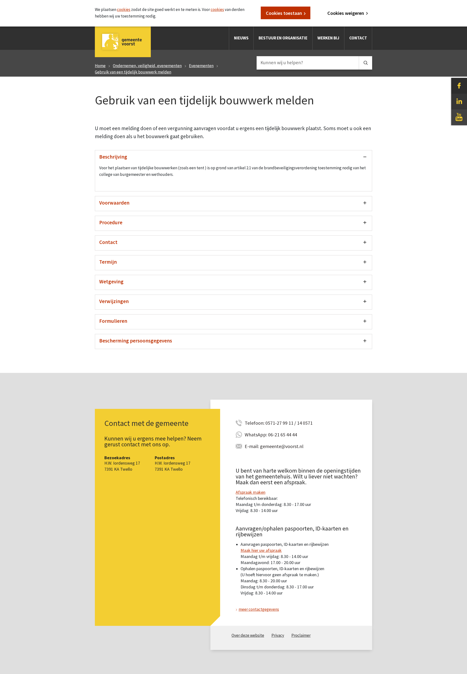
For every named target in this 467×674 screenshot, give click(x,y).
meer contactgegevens (259, 609)
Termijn (108, 262)
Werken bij (328, 38)
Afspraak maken (250, 492)
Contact (358, 38)
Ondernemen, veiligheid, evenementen (147, 65)
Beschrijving (113, 156)
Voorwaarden (114, 202)
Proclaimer (301, 635)
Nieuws (241, 38)
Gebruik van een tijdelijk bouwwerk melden (133, 72)
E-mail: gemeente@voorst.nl (274, 446)
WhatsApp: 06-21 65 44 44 (271, 434)
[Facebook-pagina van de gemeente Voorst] (459, 85)
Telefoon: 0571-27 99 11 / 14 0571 (279, 423)
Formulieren (113, 321)
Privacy (277, 635)
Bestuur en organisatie (283, 38)
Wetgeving (111, 281)
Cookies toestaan (284, 13)
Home (100, 65)
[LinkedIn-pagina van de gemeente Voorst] (459, 101)
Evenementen (201, 65)
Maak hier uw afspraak (261, 550)
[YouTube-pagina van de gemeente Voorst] (459, 117)
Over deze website (248, 635)
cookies (123, 9)
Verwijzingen (114, 301)
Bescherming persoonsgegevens (135, 340)
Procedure (110, 222)
